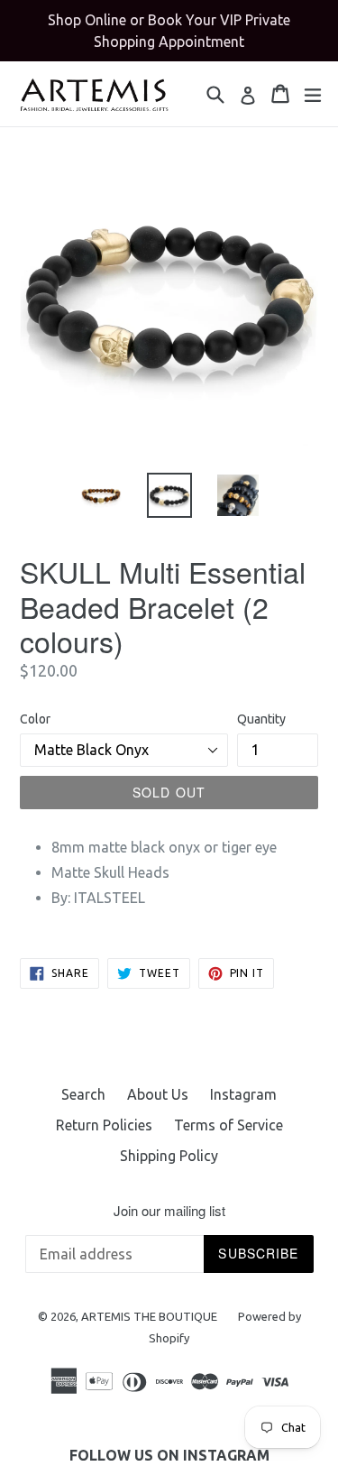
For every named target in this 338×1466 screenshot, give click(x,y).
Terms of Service (228, 1125)
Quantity (261, 719)
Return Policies (104, 1125)
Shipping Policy (169, 1156)
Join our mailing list (169, 1211)
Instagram (243, 1094)
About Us (157, 1094)
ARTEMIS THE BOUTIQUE (150, 1316)
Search (83, 1094)
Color (35, 719)
